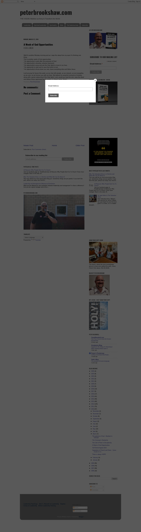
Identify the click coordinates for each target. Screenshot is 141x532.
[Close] (95, 80)
